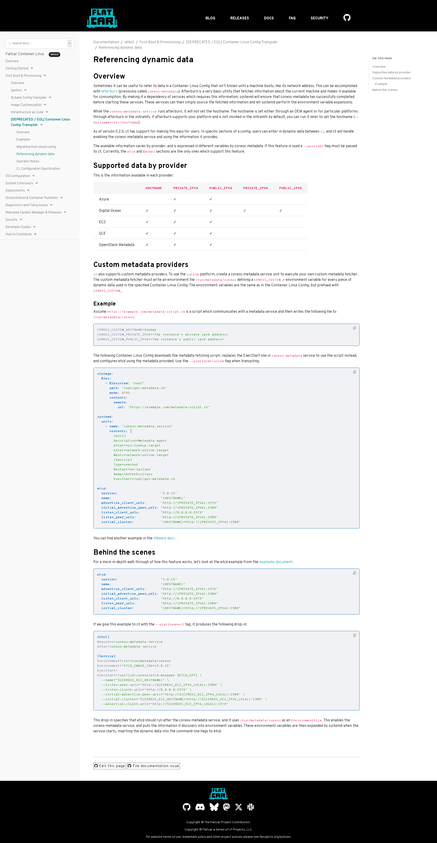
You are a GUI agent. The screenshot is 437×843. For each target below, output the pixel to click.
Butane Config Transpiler (29, 98)
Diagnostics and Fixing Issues (26, 205)
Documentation (106, 42)
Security (319, 18)
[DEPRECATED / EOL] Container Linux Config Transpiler (40, 122)
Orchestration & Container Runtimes (32, 198)
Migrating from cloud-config (36, 147)
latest (129, 42)
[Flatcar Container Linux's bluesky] (214, 807)
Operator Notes (27, 161)
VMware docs (164, 538)
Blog (210, 18)
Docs (269, 18)
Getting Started (17, 69)
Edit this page (111, 766)
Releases (239, 18)
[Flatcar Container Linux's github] (187, 807)
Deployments (15, 191)
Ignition (17, 90)
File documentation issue (155, 766)
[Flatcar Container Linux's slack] (250, 807)
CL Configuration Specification (38, 169)
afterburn (109, 91)
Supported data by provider (391, 72)
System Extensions (19, 183)
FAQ (292, 18)
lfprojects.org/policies (275, 837)
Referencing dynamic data (35, 154)
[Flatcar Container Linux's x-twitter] (239, 807)
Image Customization (26, 105)
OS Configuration (18, 176)
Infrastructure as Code (27, 112)
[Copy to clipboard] (354, 328)
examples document (275, 562)
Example (381, 84)
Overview (12, 61)
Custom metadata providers (391, 78)
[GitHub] (347, 18)
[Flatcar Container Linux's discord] (200, 807)
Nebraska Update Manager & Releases (33, 212)
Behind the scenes (385, 90)
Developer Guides (18, 227)
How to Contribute (19, 234)
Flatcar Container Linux (31, 54)
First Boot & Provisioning (23, 76)
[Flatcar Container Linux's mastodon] (226, 807)
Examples (23, 140)
